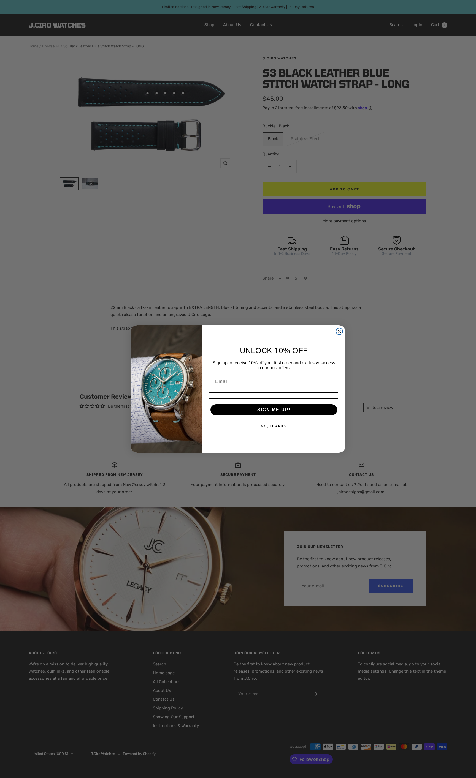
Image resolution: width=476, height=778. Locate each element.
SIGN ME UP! (274, 409)
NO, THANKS (274, 426)
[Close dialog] (339, 331)
